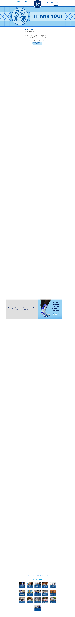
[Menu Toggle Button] (37, 581)
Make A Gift (56, 5)
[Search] (38, 581)
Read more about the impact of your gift (37, 43)
